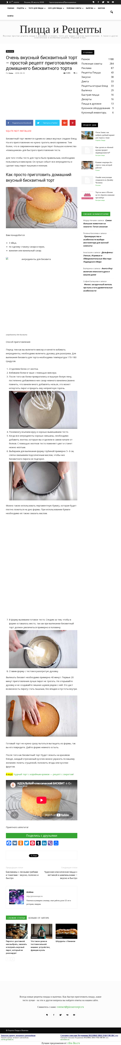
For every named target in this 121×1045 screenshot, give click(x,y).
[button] (111, 12)
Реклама (86, 68)
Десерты (86, 99)
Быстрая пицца (90, 94)
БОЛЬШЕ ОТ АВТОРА (38, 917)
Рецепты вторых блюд (94, 85)
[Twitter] (103, 2)
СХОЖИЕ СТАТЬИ (16, 917)
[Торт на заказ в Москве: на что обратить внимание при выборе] (87, 195)
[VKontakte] (108, 2)
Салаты (10, 16)
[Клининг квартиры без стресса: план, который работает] (87, 165)
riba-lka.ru (73, 1043)
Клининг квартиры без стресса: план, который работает (103, 165)
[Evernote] (93, 2)
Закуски (101, 8)
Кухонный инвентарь (93, 112)
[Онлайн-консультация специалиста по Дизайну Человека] (87, 180)
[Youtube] (113, 2)
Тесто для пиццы (36, 8)
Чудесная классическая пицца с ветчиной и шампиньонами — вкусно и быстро (60, 875)
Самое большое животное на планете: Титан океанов (97, 223)
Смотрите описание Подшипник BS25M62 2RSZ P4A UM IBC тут (84, 1038)
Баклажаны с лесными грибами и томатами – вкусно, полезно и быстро (22, 875)
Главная (10, 8)
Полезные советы (74, 8)
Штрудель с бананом (65, 941)
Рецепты (20, 8)
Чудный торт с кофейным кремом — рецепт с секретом (43, 774)
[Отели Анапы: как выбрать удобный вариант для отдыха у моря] (87, 135)
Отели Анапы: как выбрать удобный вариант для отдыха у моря (105, 135)
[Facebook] (98, 2)
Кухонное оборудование (95, 108)
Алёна (11, 73)
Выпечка (89, 8)
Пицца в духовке (91, 103)
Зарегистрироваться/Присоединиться (62, 2)
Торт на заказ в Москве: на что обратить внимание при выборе (105, 195)
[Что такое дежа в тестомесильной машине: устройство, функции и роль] (41, 931)
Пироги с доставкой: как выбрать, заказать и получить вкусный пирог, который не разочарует (16, 947)
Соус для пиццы (55, 8)
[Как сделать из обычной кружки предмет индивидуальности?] (87, 150)
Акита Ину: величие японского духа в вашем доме (98, 271)
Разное (85, 59)
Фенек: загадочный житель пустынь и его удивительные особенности (97, 287)
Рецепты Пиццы (91, 72)
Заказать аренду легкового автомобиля (14, 1038)
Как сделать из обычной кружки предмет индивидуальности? (104, 150)
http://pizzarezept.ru (34, 896)
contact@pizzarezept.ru (70, 1007)
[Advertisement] (41, 97)
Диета (85, 81)
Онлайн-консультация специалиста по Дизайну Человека (104, 180)
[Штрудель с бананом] (66, 931)
